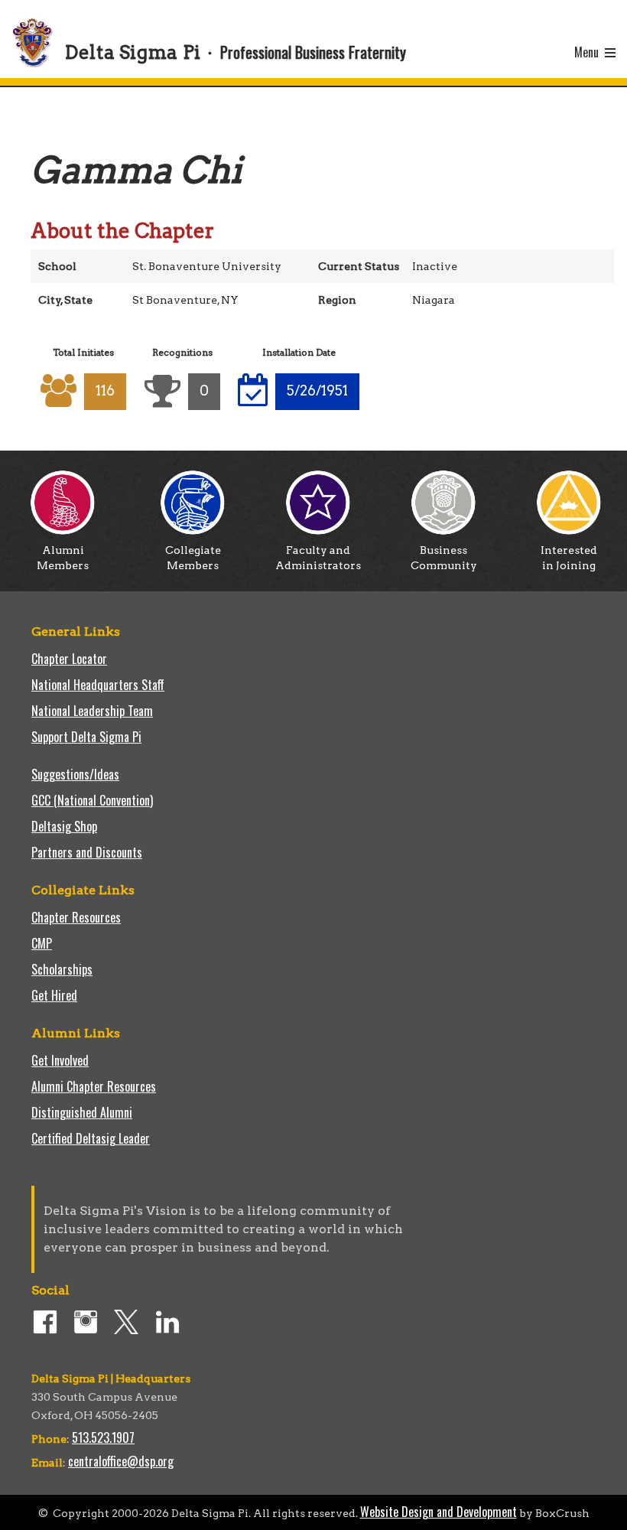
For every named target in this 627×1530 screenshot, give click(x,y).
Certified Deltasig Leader (90, 1138)
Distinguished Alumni (81, 1112)
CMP (41, 943)
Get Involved (60, 1060)
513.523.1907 (103, 1437)
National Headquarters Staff (97, 684)
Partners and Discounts (86, 852)
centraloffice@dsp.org (121, 1461)
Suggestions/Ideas (75, 774)
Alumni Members (63, 557)
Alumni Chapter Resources (93, 1086)
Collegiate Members (193, 557)
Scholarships (62, 969)
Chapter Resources (76, 917)
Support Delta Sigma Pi (86, 737)
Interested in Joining (569, 557)
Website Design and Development (438, 1511)
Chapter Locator (69, 658)
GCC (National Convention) (92, 800)
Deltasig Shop (64, 826)
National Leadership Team (92, 711)
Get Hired (54, 995)
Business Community (444, 557)
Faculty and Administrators (318, 557)
